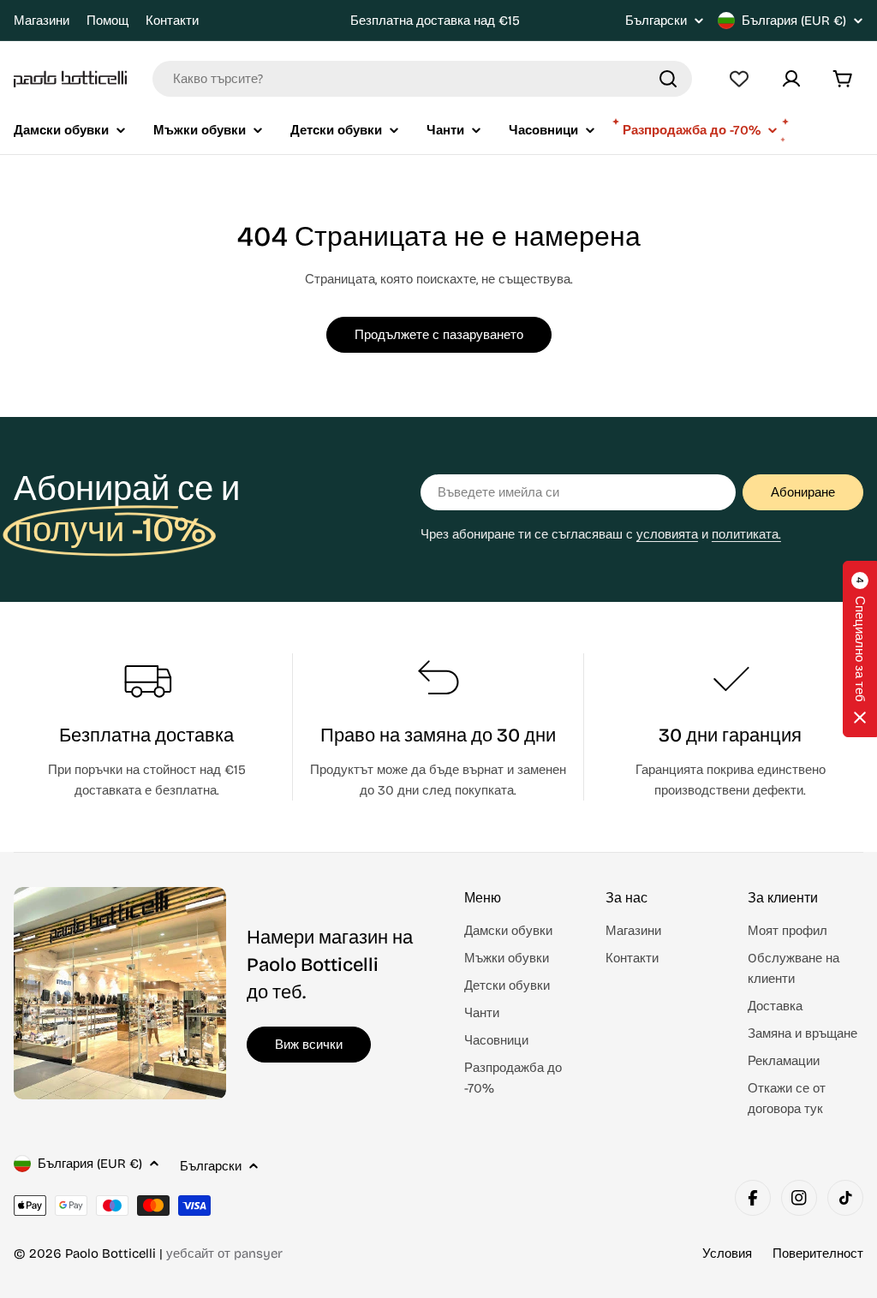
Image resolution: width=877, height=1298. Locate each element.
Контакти (172, 20)
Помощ (107, 20)
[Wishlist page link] (739, 78)
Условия (727, 1253)
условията (667, 534)
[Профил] (791, 78)
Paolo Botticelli (110, 1253)
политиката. (746, 534)
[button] (860, 649)
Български (656, 21)
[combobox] (422, 79)
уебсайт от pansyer (224, 1253)
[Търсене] (668, 78)
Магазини (41, 20)
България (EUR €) (794, 20)
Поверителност (818, 1253)
